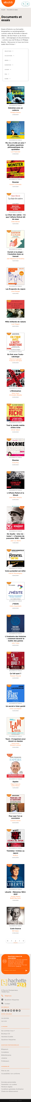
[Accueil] (8, 4)
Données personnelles (8, 1082)
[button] (9, 51)
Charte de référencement (9, 1091)
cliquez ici (18, 966)
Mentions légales (6, 1087)
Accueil (3, 9)
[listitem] (2, 1010)
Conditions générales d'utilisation (12, 1089)
